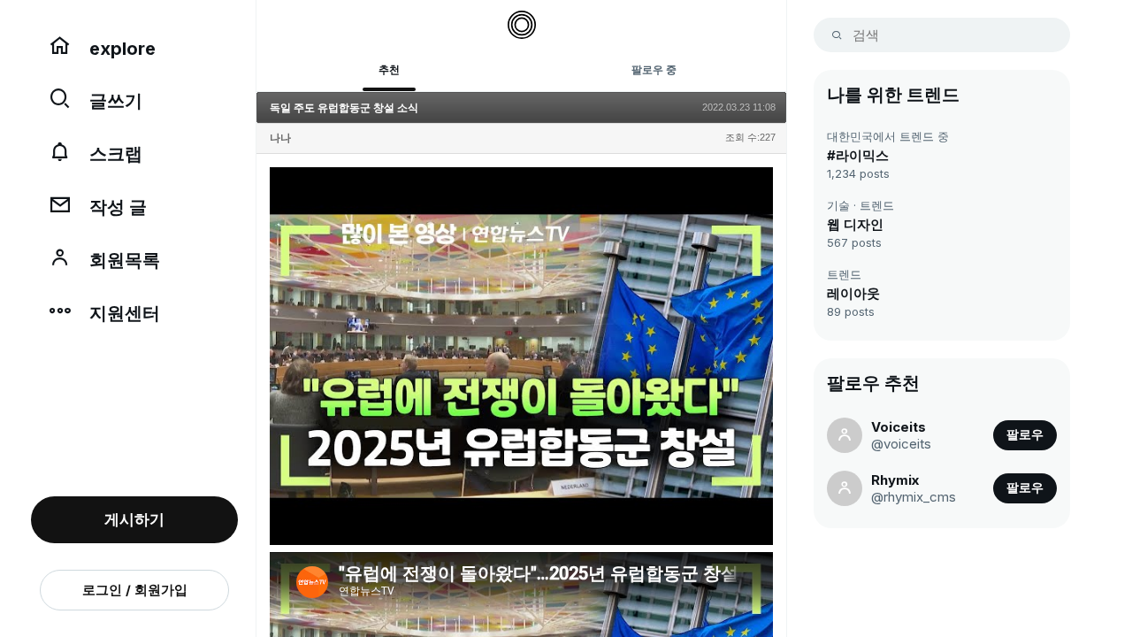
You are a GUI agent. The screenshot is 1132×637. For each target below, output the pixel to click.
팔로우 (1025, 434)
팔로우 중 (654, 69)
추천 (389, 69)
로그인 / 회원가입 (134, 589)
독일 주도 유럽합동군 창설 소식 (344, 108)
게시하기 (134, 519)
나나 (280, 138)
